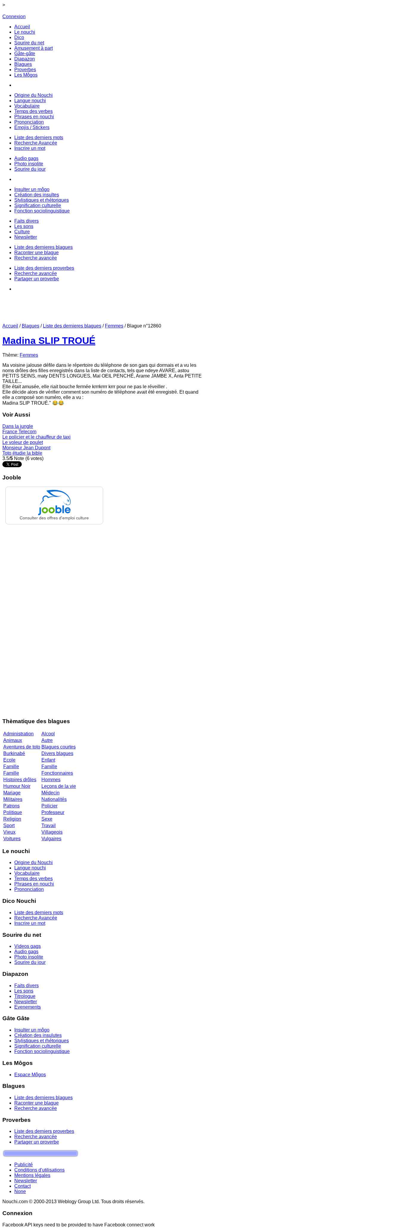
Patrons (11, 805)
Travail (48, 825)
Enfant (48, 759)
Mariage (12, 792)
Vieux (9, 832)
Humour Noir (16, 786)
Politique (12, 812)
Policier (49, 805)
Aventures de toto (21, 746)
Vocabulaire (27, 873)
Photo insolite (28, 956)
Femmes (114, 325)
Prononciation (29, 889)
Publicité (23, 1164)
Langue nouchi (30, 867)
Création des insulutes (38, 1035)
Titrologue (24, 996)
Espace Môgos (30, 1074)
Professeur (52, 812)
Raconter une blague (36, 1102)
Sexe (46, 818)
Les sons (23, 990)
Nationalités (54, 799)
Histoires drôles (19, 779)
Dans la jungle (17, 426)
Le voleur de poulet (22, 442)
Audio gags (26, 951)
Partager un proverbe (36, 1141)
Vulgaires (51, 838)
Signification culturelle (37, 1046)
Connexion (14, 16)
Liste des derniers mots (38, 912)
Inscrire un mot (29, 923)
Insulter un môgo (31, 1029)
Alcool (48, 733)
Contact (22, 1186)
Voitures (12, 838)
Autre (47, 740)
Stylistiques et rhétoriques (41, 1040)
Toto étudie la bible (22, 453)
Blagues (30, 325)
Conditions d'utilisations (39, 1169)
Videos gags (27, 946)
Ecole (9, 759)
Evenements (27, 1007)
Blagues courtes (58, 746)
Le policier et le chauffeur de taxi (36, 436)
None (20, 1191)
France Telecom (19, 431)
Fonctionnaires (57, 773)
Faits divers (26, 985)
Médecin (50, 792)
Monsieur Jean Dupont (26, 447)
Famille (11, 766)
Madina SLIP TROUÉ (48, 340)
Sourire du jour (30, 962)
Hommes (50, 779)
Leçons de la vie (58, 786)
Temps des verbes (33, 878)
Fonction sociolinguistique (42, 1051)
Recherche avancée (35, 1108)
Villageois (52, 832)
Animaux (12, 740)
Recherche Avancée (35, 917)
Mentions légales (32, 1175)
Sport (9, 825)
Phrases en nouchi (34, 883)
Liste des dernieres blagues (72, 325)
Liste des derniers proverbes (44, 1131)
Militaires (12, 799)
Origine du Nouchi (33, 862)
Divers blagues (57, 753)
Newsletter (25, 1001)
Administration (18, 733)
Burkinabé (14, 753)
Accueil (10, 325)
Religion (12, 818)
